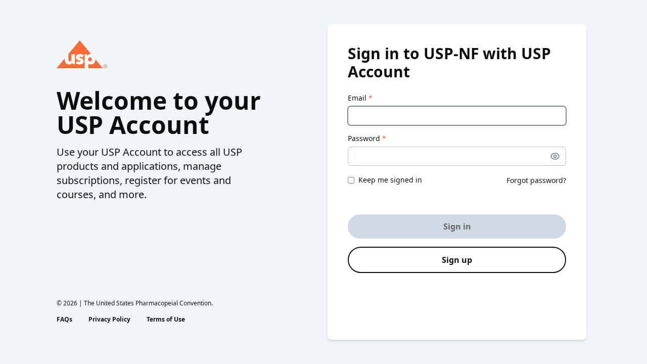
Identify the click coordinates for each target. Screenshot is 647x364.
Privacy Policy (109, 319)
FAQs (64, 319)
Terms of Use (166, 319)
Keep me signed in (390, 180)
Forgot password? (536, 180)
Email (360, 98)
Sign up (457, 259)
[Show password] (555, 156)
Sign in (457, 226)
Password (367, 138)
